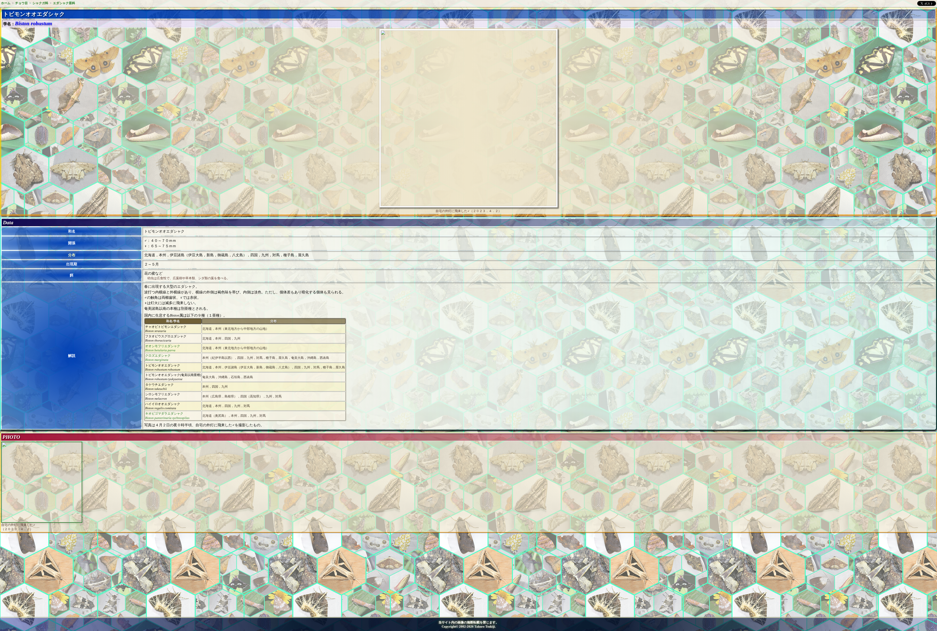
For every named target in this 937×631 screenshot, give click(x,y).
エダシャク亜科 (64, 3)
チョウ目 (21, 3)
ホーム (5, 3)
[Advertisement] (43, 576)
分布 (71, 255)
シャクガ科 (40, 3)
